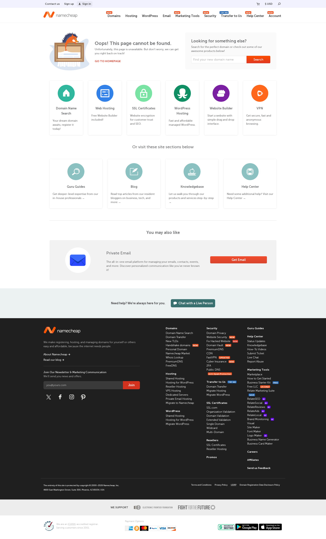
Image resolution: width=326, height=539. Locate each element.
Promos (211, 457)
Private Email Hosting (179, 398)
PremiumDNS (174, 361)
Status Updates (256, 341)
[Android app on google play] (246, 527)
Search (258, 59)
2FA (208, 365)
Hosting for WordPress (180, 382)
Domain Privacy (216, 333)
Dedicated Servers (177, 394)
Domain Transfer (176, 337)
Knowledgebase (257, 345)
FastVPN (217, 357)
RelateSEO (256, 398)
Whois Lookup (174, 357)
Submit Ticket (255, 353)
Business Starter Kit (262, 382)
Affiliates (253, 459)
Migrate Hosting (216, 390)
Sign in (86, 3)
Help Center (255, 15)
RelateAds (255, 411)
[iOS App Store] (270, 527)
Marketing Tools (187, 15)
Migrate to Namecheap (180, 403)
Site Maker (253, 427)
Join (131, 385)
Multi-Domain (215, 432)
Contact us (52, 3)
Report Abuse (255, 361)
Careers (252, 451)
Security (210, 15)
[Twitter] (48, 397)
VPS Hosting (173, 390)
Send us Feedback (258, 468)
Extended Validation (218, 419)
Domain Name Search (179, 333)
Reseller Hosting (176, 386)
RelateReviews (258, 407)
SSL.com (211, 407)
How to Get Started (259, 378)
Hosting (131, 16)
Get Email (239, 260)
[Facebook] (60, 397)
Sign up (69, 3)
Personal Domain (176, 349)
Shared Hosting (175, 378)
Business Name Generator (263, 439)
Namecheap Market (178, 353)
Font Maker (254, 431)
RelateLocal (256, 415)
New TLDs (172, 341)
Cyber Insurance (220, 361)
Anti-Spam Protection (220, 374)
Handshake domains (182, 345)
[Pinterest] (83, 397)
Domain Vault (218, 345)
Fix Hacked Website (221, 341)
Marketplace (254, 374)
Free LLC (258, 386)
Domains (114, 15)
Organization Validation (220, 411)
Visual (250, 423)
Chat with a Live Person (195, 303)
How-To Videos (256, 349)
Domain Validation (217, 415)
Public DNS (213, 369)
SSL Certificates (216, 403)
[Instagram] (72, 397)
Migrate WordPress (177, 424)
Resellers (212, 440)
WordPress (150, 16)
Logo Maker (257, 435)
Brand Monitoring (260, 419)
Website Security (220, 337)
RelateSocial (257, 403)
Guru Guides (255, 328)
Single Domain (215, 424)
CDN (209, 353)
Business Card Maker (260, 443)
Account (274, 15)
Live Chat (253, 357)
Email (167, 16)
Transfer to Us (231, 15)
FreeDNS (171, 365)
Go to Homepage (108, 61)
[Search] (279, 4)
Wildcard (211, 428)
